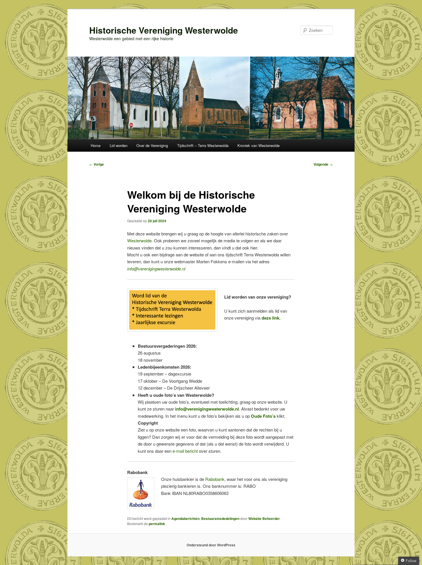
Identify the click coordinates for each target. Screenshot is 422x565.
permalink (157, 523)
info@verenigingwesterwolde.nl (156, 269)
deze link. (271, 318)
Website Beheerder (264, 518)
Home (95, 145)
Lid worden (118, 145)
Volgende (323, 164)
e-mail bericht (185, 451)
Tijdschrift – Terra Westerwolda (203, 145)
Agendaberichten (185, 518)
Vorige (96, 164)
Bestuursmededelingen (220, 518)
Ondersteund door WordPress (211, 544)
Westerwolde (139, 240)
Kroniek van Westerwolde (258, 145)
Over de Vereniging (152, 145)
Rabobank (214, 479)
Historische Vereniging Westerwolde (163, 30)
